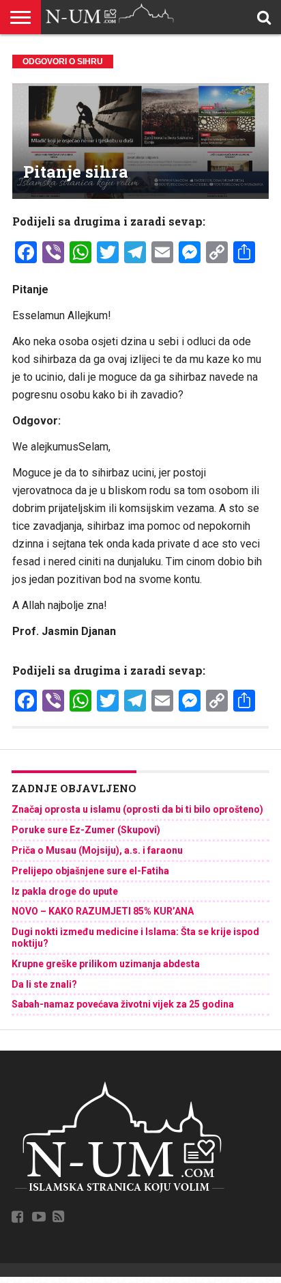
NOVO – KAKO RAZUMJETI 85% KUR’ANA (103, 911)
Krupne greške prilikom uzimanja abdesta (106, 963)
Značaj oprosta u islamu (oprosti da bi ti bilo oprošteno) (137, 809)
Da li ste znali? (44, 984)
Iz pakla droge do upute (65, 891)
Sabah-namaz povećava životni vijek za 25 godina (123, 1004)
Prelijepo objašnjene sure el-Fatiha (90, 870)
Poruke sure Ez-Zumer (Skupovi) (86, 829)
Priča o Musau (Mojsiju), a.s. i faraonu (97, 850)
